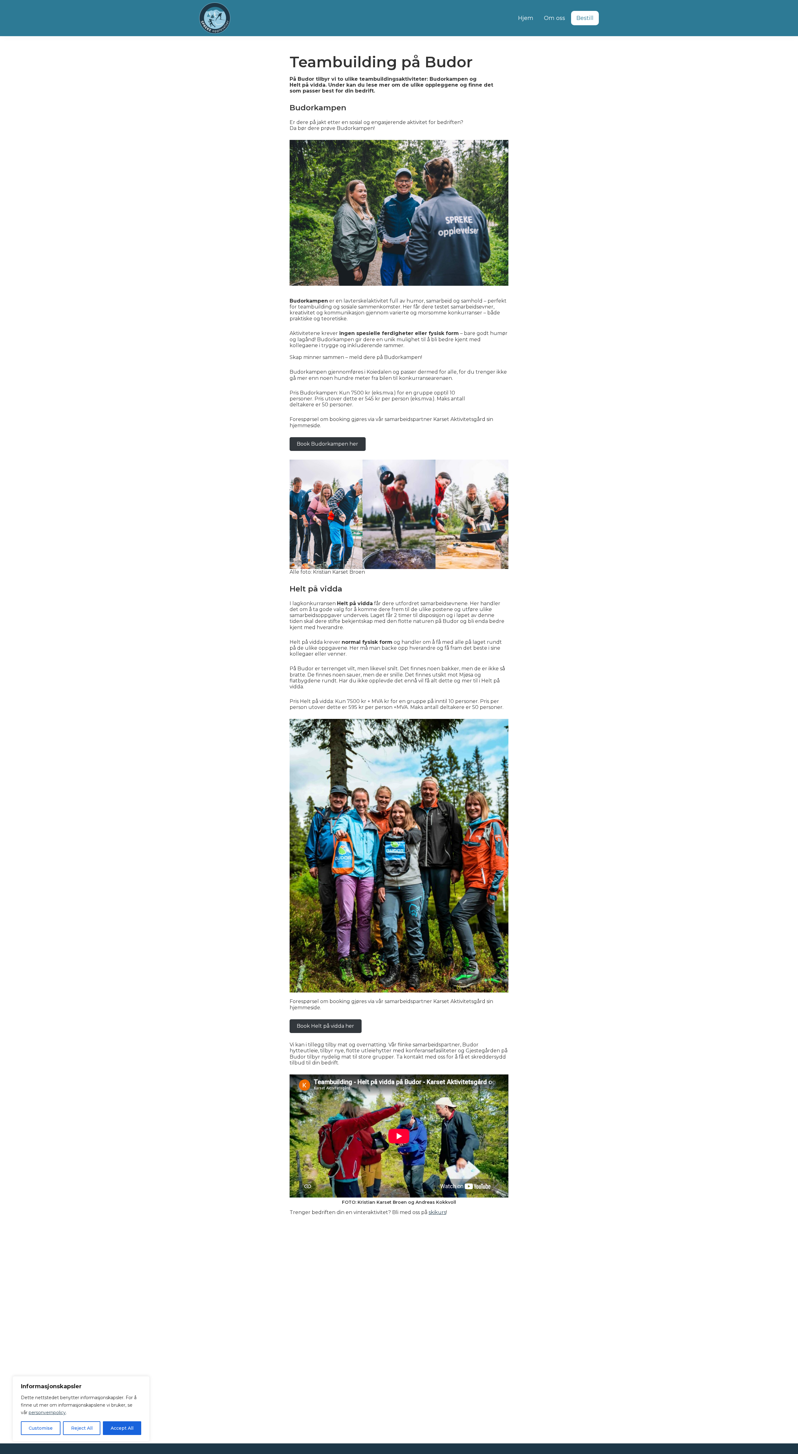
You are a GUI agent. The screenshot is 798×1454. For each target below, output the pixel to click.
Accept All (122, 1428)
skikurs (437, 1212)
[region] (81, 1409)
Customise (41, 1428)
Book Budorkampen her (327, 444)
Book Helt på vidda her (325, 1026)
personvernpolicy (47, 1412)
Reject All (82, 1428)
